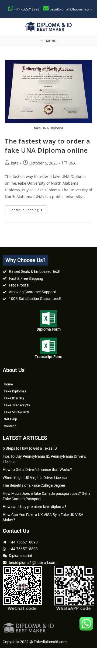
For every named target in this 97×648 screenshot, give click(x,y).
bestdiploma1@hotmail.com (71, 9)
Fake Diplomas (15, 391)
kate (15, 163)
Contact (10, 426)
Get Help (10, 419)
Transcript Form (48, 357)
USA (72, 163)
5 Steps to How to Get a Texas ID (30, 448)
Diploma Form (49, 329)
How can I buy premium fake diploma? (34, 506)
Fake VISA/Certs (17, 412)
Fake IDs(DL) (14, 398)
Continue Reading (28, 208)
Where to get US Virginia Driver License (35, 477)
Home (8, 384)
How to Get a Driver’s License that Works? (37, 469)
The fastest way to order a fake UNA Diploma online (47, 146)
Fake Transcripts (17, 405)
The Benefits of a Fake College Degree (34, 485)
